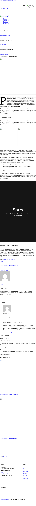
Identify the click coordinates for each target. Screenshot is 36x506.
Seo (9, 259)
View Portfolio (4, 54)
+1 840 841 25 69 (6, 476)
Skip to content (4, 0)
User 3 (2, 284)
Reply (10, 332)
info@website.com (5, 35)
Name (1, 338)
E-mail (2, 340)
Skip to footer (11, 0)
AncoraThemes (5, 499)
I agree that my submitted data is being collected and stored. (17, 351)
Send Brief (3, 45)
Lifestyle (5, 259)
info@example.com (6, 473)
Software (12, 259)
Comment (2, 350)
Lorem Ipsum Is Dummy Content (9, 394)
